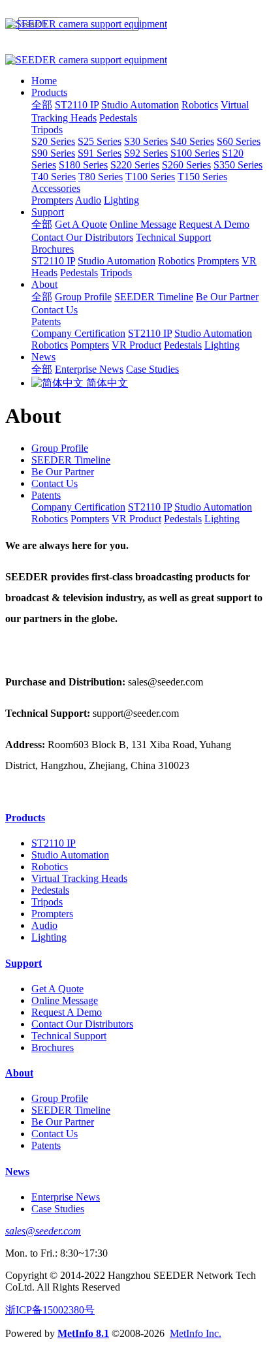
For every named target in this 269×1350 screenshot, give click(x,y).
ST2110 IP (150, 506)
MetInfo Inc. (195, 1333)
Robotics (49, 518)
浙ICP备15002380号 (50, 1309)
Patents (46, 495)
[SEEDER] (134, 24)
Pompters (90, 518)
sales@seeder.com (43, 1230)
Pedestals (183, 518)
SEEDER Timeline (70, 459)
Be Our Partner (62, 471)
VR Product (136, 518)
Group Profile (59, 448)
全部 (41, 104)
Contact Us (54, 483)
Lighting (222, 518)
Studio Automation (213, 506)
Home (44, 80)
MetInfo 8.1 (83, 1333)
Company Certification (78, 506)
